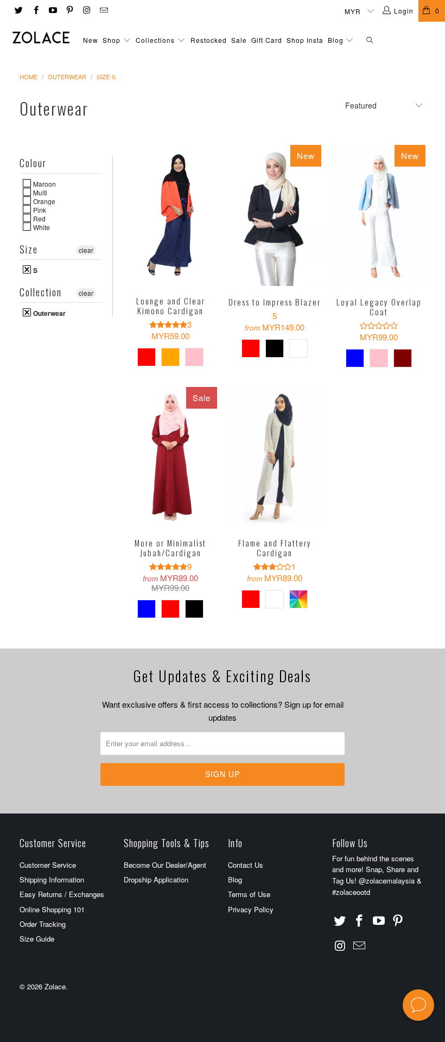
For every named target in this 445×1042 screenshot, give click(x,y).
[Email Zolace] (102, 10)
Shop (111, 40)
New (90, 40)
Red (38, 218)
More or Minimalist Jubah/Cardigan (170, 457)
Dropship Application (156, 879)
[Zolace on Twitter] (18, 10)
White (40, 227)
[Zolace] (41, 37)
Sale (239, 40)
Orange (43, 200)
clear (86, 250)
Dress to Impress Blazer (274, 215)
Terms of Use (249, 894)
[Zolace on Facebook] (35, 10)
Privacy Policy (251, 909)
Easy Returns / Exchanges (62, 894)
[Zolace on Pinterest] (69, 10)
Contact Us (245, 865)
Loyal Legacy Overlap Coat (378, 215)
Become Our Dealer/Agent (165, 865)
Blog (337, 40)
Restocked (208, 40)
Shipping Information (52, 879)
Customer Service (48, 865)
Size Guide (37, 938)
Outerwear (48, 312)
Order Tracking (43, 924)
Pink (38, 209)
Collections (155, 40)
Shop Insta (305, 40)
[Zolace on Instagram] (86, 10)
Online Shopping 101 (52, 909)
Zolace (55, 986)
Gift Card (266, 40)
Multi (39, 192)
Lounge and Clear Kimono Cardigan (170, 215)
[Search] (369, 40)
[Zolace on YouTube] (52, 10)
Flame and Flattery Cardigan (274, 457)
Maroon (43, 183)
